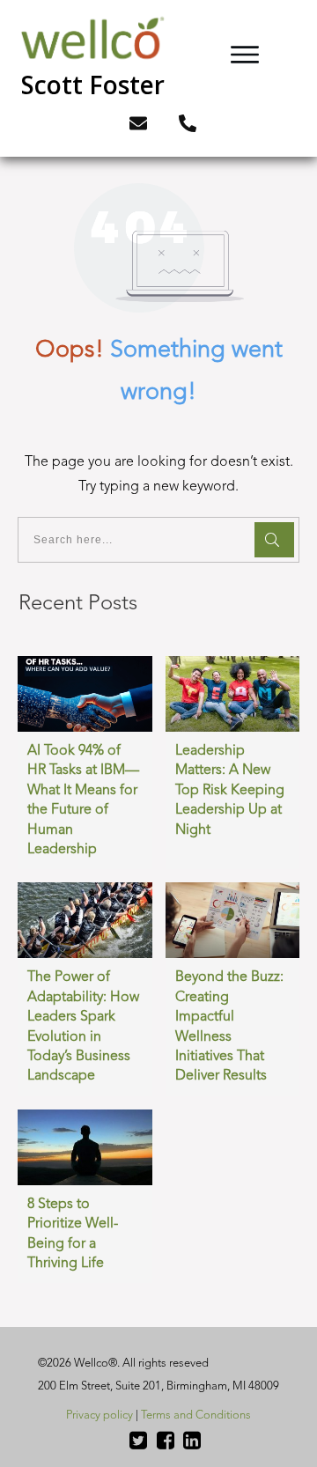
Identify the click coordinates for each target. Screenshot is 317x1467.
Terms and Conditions (196, 1415)
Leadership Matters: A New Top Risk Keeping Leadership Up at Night (229, 790)
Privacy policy (99, 1415)
